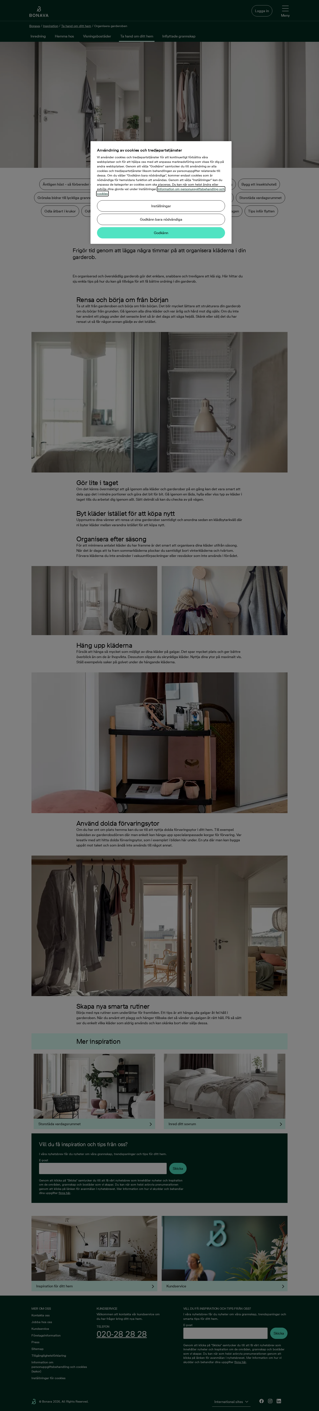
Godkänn (161, 233)
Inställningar (161, 206)
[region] (161, 192)
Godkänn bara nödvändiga (161, 219)
